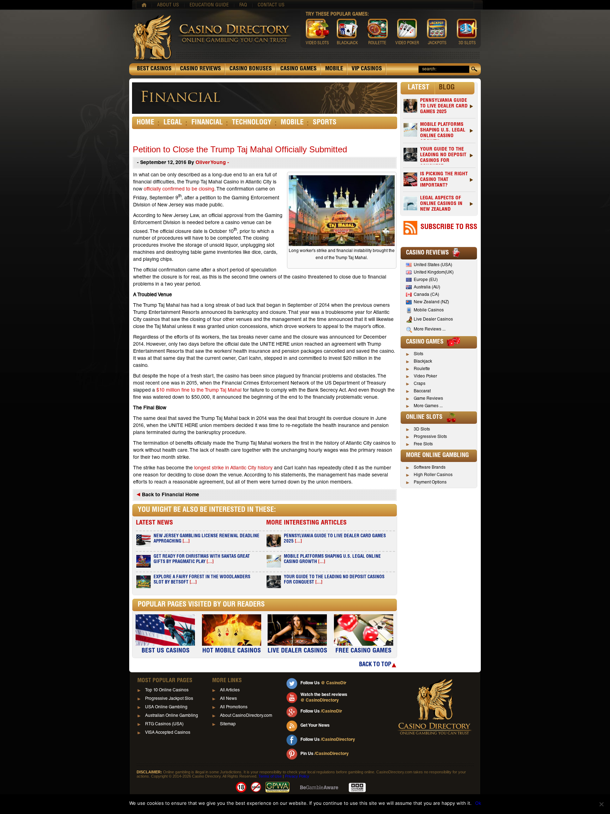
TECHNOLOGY (251, 123)
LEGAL (172, 123)
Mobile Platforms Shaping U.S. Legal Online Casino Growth (442, 131)
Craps (419, 384)
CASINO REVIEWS (200, 69)
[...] (186, 541)
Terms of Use (270, 776)
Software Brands (429, 467)
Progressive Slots (430, 437)
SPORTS (324, 123)
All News (228, 699)
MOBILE (334, 69)
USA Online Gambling (166, 707)
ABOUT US (168, 5)
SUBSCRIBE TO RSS (448, 227)
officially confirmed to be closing (179, 189)
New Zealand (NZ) (431, 302)
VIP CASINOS (367, 69)
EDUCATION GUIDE (209, 5)
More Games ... (428, 406)
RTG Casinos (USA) (164, 724)
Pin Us (324, 754)
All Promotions (233, 707)
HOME (145, 123)
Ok (478, 803)
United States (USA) (433, 265)
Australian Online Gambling (171, 716)
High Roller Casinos (433, 475)
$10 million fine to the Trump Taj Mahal (198, 390)
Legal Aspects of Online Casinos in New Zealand (441, 204)
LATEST (418, 88)
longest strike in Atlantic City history (233, 468)
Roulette (422, 369)
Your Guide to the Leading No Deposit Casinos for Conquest (443, 155)
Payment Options (430, 482)
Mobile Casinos (429, 310)
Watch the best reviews (323, 698)
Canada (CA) (426, 295)
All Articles (230, 690)
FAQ (243, 5)
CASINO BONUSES (250, 69)
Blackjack (423, 361)
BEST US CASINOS (166, 651)
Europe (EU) (426, 280)
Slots (418, 354)
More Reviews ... (429, 329)
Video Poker (425, 376)
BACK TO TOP (375, 665)
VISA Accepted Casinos (167, 733)
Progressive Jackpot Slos (169, 699)
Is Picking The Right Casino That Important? (444, 180)
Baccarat (422, 391)
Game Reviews (428, 399)
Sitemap (228, 724)
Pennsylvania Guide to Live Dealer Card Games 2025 (444, 106)
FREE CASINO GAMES (363, 651)
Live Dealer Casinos (433, 319)
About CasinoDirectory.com (246, 716)
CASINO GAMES (298, 69)
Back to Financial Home (169, 495)
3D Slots (422, 429)
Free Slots (423, 444)
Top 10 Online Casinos (167, 690)
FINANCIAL (207, 123)
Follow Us (323, 683)
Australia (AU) (427, 287)
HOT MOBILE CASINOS (231, 651)
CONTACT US (271, 5)
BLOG (447, 88)
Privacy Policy (297, 776)
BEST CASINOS (154, 69)
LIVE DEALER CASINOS (297, 651)
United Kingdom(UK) (434, 272)
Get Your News (315, 726)
